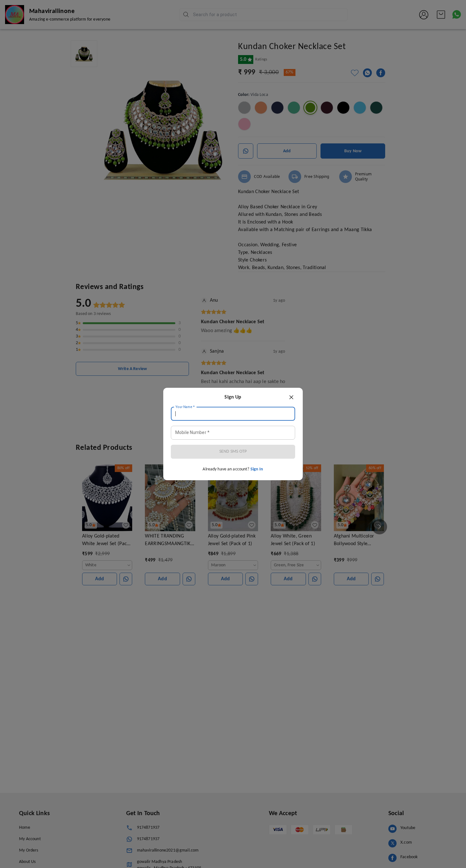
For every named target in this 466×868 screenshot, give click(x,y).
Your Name (185, 407)
